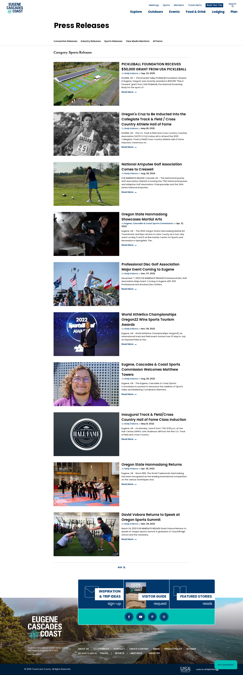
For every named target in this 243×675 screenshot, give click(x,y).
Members (179, 5)
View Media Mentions (137, 41)
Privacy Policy (173, 649)
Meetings (154, 5)
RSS (120, 567)
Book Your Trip (214, 5)
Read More (127, 92)
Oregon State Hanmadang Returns (152, 465)
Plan (234, 12)
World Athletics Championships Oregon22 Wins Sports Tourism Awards (149, 320)
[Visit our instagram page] (164, 617)
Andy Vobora (131, 73)
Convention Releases (65, 41)
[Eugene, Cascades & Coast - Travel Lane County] (15, 8)
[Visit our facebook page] (129, 617)
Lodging (218, 12)
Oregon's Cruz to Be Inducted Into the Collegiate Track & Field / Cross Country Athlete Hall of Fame (154, 119)
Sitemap (191, 649)
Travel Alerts (195, 5)
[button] (225, 664)
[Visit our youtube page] (141, 617)
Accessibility (101, 649)
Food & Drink (196, 12)
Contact (119, 649)
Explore (136, 12)
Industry (154, 653)
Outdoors (155, 12)
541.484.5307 (34, 655)
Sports (166, 5)
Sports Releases (113, 41)
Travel (104, 653)
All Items (158, 41)
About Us (83, 649)
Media (156, 649)
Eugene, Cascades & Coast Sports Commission (148, 224)
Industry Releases (91, 41)
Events (174, 12)
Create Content (139, 649)
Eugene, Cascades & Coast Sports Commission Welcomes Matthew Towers (151, 370)
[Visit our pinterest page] (152, 617)
